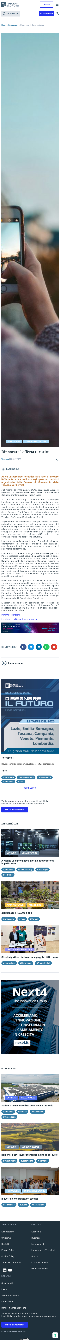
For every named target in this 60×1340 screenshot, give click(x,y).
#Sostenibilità (9, 1117)
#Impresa (22, 1111)
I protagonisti (38, 1244)
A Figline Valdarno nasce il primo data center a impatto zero (27, 862)
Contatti (5, 1244)
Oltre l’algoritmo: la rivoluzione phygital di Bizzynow (30, 957)
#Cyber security (25, 869)
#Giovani (34, 919)
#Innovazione (9, 963)
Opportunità (7, 1283)
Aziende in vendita (10, 1295)
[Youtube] (10, 1270)
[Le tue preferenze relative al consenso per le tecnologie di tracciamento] (55, 1335)
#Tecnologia (42, 869)
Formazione (13, 25)
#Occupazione (38, 1204)
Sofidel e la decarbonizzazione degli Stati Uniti (27, 1105)
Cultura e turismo (39, 1262)
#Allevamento (45, 777)
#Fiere (22, 919)
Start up (35, 1256)
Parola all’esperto (39, 1268)
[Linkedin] (5, 1270)
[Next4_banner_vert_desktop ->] (30, 1053)
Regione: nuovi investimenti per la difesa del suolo (29, 1154)
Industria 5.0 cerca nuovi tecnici (19, 1198)
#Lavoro (23, 1204)
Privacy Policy (8, 1250)
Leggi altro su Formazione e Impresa (19, 619)
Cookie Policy (7, 1256)
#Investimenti (9, 1161)
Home (4, 25)
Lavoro (4, 1289)
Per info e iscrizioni (10, 614)
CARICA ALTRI (30, 788)
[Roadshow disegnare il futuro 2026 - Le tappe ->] (30, 752)
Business (35, 1237)
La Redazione (8, 1231)
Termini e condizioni (11, 1262)
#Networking (26, 963)
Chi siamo (6, 1237)
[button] (57, 4)
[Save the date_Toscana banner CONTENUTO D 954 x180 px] (30, 632)
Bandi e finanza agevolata (13, 1307)
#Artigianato (8, 919)
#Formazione (9, 1204)
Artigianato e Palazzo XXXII (16, 912)
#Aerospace (8, 777)
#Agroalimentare (26, 777)
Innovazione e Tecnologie (43, 1250)
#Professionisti (43, 963)
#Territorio (8, 875)
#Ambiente (8, 781)
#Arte (20, 781)
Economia (36, 1231)
